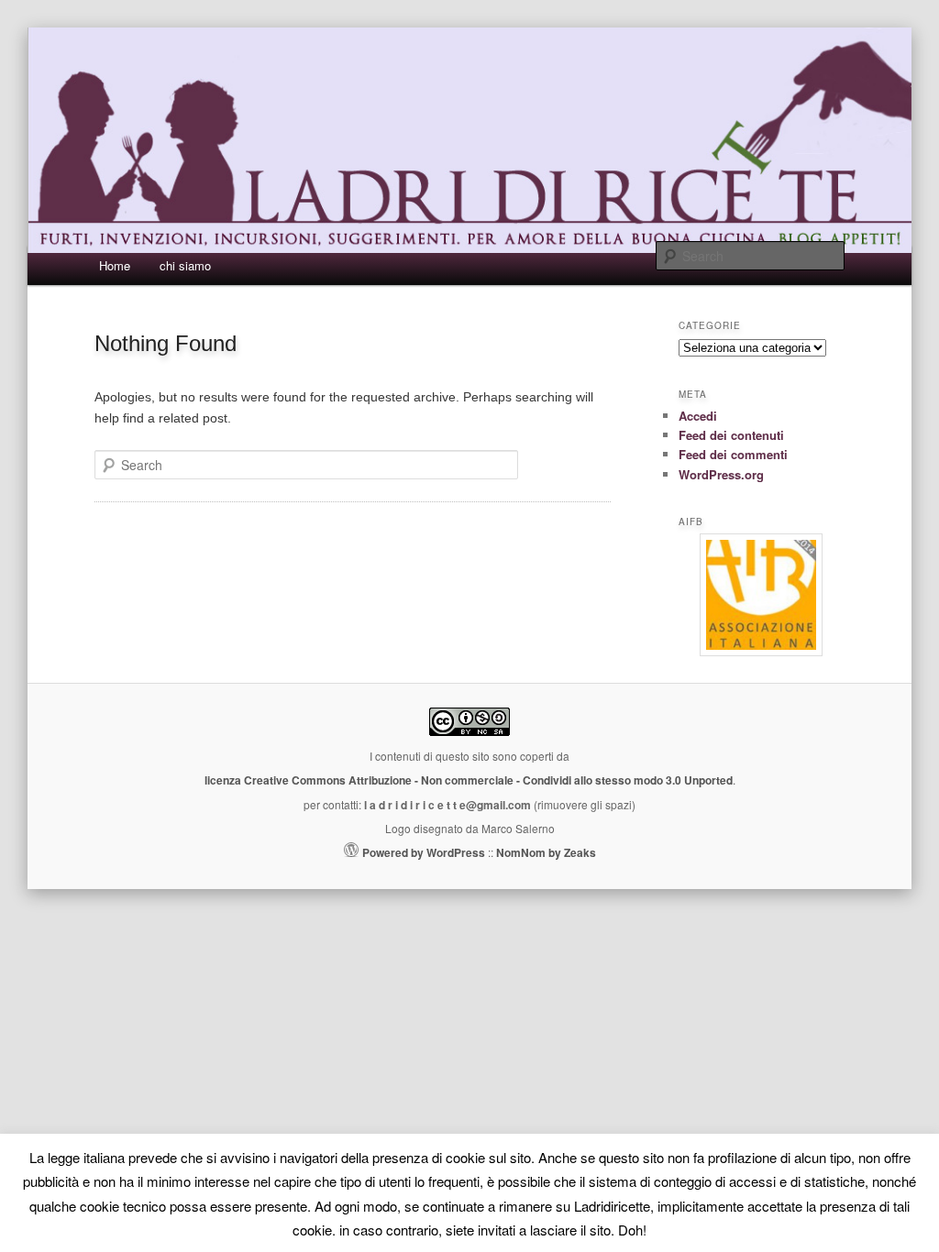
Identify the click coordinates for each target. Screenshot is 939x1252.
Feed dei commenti (733, 454)
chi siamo (185, 265)
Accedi (698, 415)
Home (114, 265)
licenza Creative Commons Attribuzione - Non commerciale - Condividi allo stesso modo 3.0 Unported (468, 780)
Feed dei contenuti (731, 435)
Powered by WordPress (423, 852)
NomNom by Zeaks (546, 852)
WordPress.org (721, 474)
